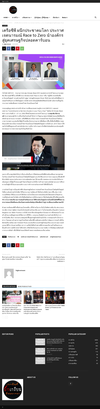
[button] (95, 18)
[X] (13, 48)
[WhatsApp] (22, 48)
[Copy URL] (4, 48)
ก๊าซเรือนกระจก (11, 237)
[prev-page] (3, 317)
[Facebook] (9, 48)
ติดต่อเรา (65, 17)
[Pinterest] (18, 48)
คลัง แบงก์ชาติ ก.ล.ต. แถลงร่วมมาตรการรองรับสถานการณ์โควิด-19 (54, 350)
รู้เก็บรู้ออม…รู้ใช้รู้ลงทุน (41, 17)
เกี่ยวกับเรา (56, 17)
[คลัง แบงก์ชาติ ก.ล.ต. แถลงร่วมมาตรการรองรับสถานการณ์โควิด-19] (40, 351)
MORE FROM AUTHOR (24, 286)
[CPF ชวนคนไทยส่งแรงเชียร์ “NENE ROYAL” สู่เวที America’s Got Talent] (55, 297)
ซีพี (18, 237)
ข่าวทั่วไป (15, 17)
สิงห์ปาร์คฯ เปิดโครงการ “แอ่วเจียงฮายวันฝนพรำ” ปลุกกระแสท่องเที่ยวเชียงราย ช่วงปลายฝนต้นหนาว (51, 259)
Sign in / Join (5, 1)
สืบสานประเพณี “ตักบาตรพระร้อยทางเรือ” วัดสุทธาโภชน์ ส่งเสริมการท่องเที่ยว (16, 258)
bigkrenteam (7, 44)
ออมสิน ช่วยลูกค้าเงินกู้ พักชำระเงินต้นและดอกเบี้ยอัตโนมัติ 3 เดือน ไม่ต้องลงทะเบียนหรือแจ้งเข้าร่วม (55, 341)
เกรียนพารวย (26, 17)
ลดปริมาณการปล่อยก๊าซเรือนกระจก (29, 237)
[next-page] (6, 317)
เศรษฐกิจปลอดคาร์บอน (55, 237)
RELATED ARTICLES (9, 286)
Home (6, 17)
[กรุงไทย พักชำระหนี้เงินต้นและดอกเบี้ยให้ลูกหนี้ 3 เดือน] (40, 360)
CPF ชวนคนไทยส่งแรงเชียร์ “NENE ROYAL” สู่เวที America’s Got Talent (55, 307)
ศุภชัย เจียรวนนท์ (44, 237)
